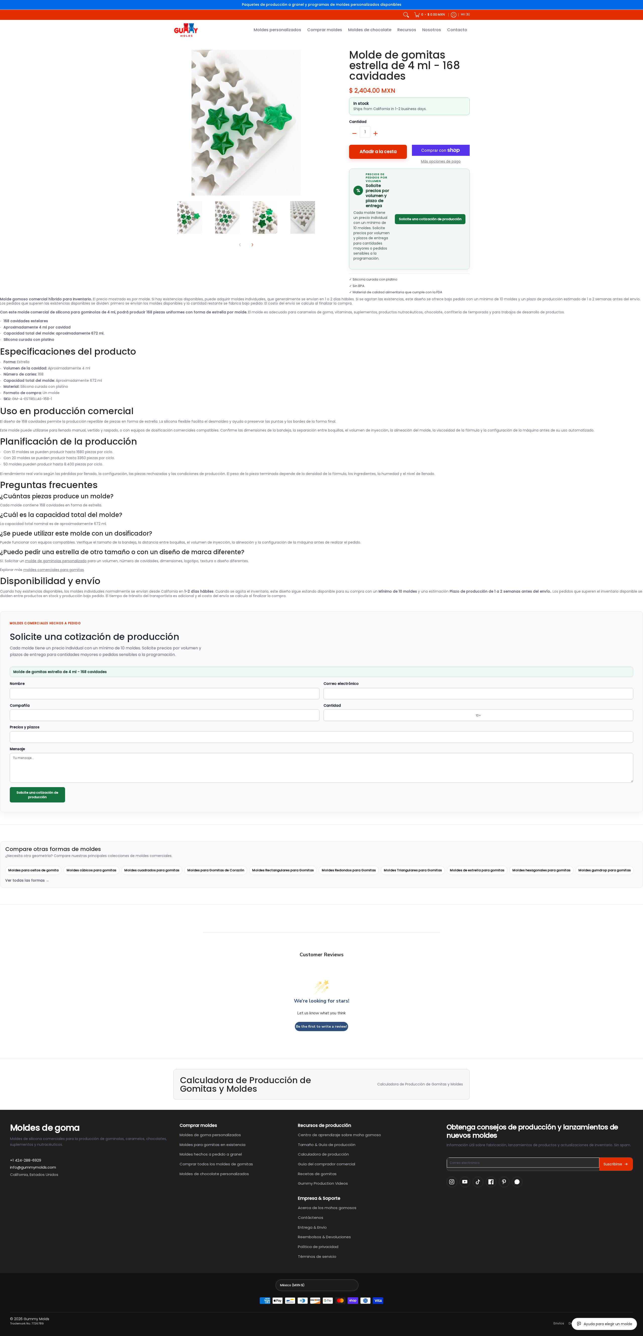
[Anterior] (176, 122)
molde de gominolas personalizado (56, 560)
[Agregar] (375, 133)
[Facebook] (491, 1182)
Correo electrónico (341, 684)
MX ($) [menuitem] (465, 14)
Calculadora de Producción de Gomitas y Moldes (420, 1084)
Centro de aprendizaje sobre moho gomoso (339, 1134)
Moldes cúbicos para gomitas (91, 870)
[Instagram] (452, 1182)
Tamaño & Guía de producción (326, 1144)
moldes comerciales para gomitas (53, 569)
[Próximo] (315, 122)
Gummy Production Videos (323, 1183)
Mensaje (17, 749)
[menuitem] (429, 15)
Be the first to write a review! (321, 1026)
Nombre (17, 684)
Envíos (559, 1323)
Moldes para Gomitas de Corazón (215, 870)
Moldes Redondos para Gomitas (349, 870)
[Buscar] (406, 15)
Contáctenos (310, 1217)
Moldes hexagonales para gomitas (541, 870)
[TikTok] (478, 1182)
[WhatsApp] (517, 1182)
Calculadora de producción (323, 1154)
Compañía (20, 705)
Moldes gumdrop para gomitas (604, 870)
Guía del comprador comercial (326, 1164)
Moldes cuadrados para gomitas (151, 870)
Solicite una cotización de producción (430, 219)
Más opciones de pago (441, 161)
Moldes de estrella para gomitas (477, 870)
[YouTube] (465, 1182)
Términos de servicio (317, 1256)
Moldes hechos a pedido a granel (211, 1154)
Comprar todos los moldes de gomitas (216, 1164)
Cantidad (357, 122)
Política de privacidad (318, 1246)
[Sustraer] (354, 133)
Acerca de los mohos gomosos (327, 1207)
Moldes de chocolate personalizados (214, 1173)
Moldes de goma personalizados (210, 1134)
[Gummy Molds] (185, 30)
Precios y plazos (24, 727)
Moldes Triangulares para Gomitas (413, 870)
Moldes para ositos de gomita (33, 870)
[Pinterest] (504, 1182)
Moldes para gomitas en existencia (212, 1144)
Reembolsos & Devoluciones (324, 1236)
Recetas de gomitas (317, 1173)
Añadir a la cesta (378, 152)
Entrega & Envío (312, 1227)
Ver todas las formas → (27, 880)
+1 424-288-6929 (25, 1160)
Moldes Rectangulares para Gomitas (283, 870)
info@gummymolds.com (33, 1167)
